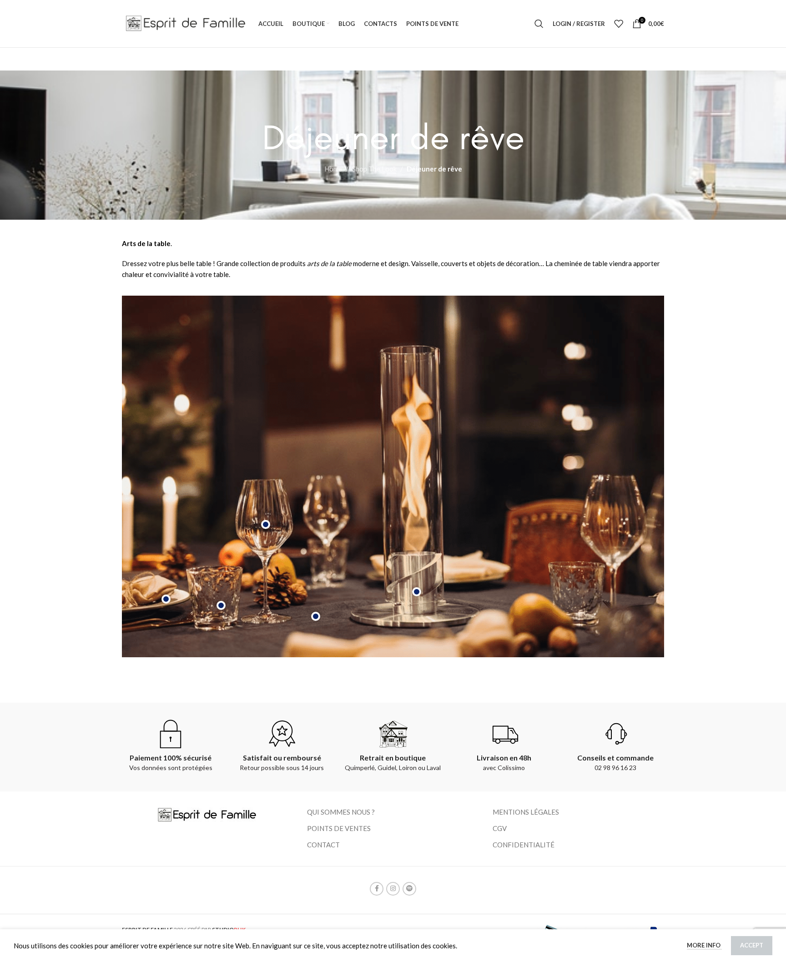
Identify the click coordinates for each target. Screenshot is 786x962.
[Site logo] (185, 23)
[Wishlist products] (619, 24)
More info (704, 945)
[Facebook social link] (376, 889)
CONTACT (323, 845)
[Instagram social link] (393, 889)
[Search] (539, 24)
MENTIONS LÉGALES (526, 812)
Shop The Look (374, 169)
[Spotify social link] (409, 889)
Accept (751, 945)
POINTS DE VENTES (339, 828)
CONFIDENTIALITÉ (523, 845)
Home (333, 169)
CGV (500, 828)
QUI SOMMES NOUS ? (341, 812)
